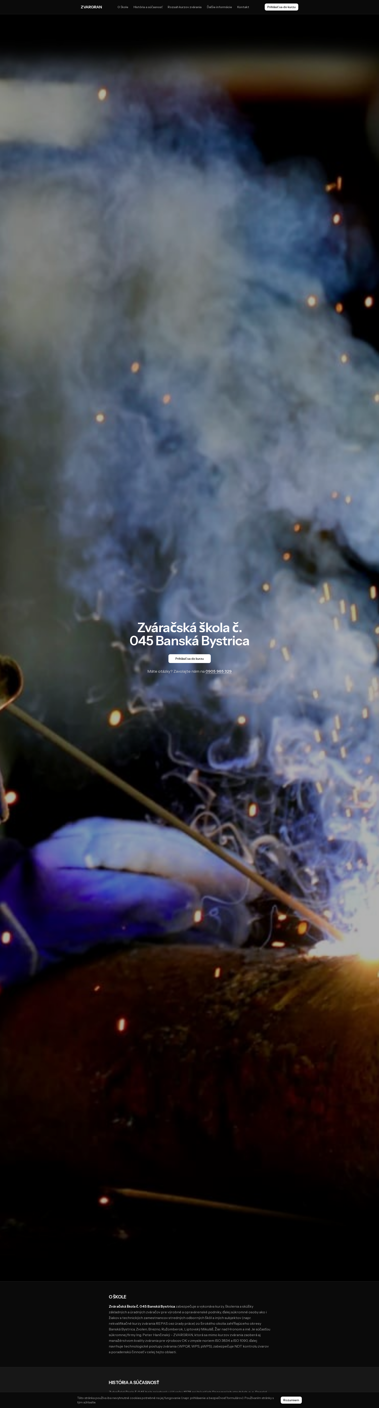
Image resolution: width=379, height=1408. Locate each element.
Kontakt (243, 7)
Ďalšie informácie (219, 7)
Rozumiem (291, 1400)
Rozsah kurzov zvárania (185, 7)
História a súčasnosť (148, 7)
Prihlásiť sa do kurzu (281, 7)
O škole (123, 7)
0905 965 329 (219, 671)
